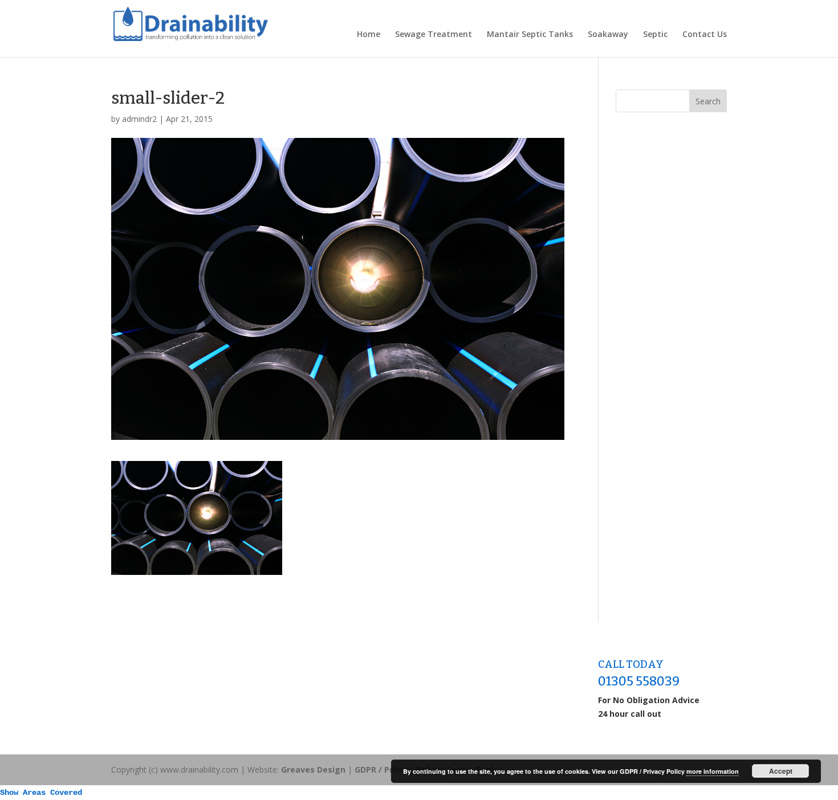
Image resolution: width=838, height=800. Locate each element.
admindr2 (139, 118)
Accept (780, 771)
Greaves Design (313, 769)
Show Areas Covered (41, 792)
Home (368, 34)
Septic (655, 34)
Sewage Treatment (433, 34)
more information (712, 771)
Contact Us (704, 34)
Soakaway (608, 34)
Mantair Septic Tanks (530, 34)
